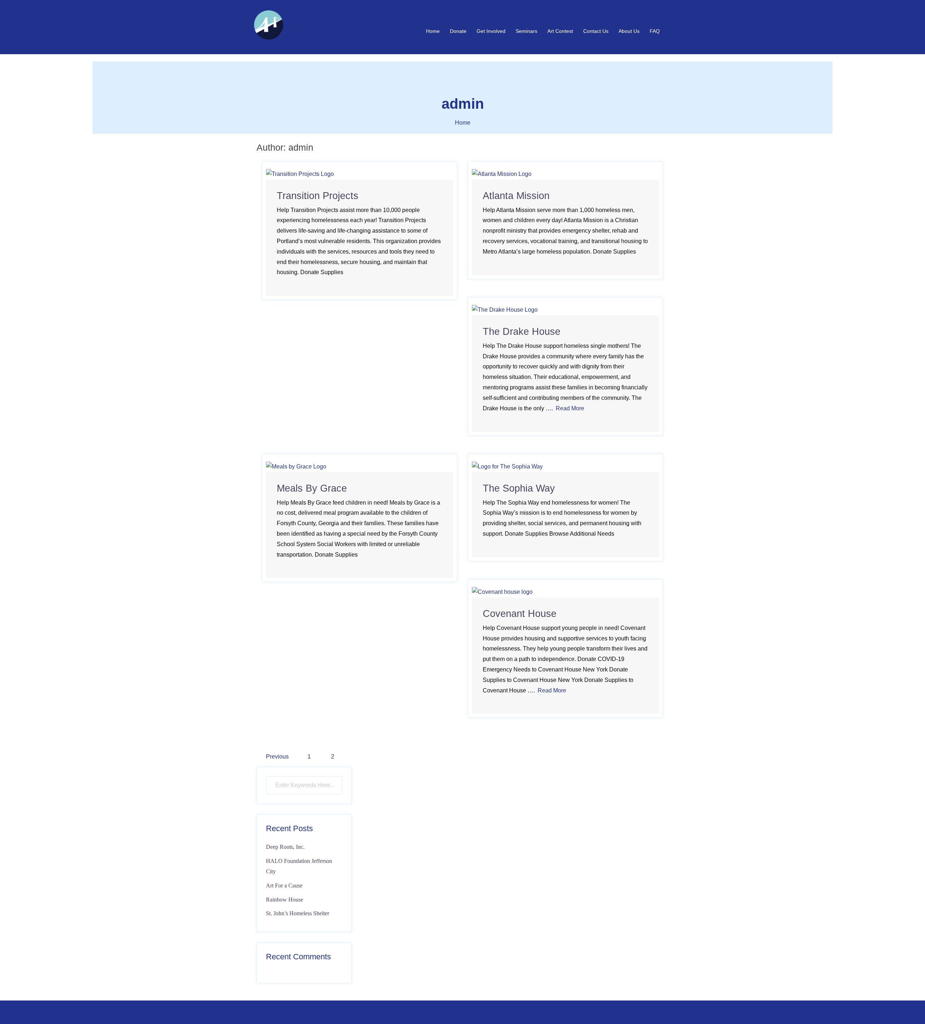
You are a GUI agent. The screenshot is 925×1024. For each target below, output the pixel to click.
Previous (277, 756)
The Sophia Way (519, 488)
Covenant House (519, 613)
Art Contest (560, 31)
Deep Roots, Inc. (285, 847)
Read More (570, 408)
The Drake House (521, 331)
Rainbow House (284, 899)
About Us (629, 31)
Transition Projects (317, 195)
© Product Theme (279, 1012)
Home (433, 31)
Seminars (526, 31)
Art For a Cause (284, 885)
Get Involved (491, 31)
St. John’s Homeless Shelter (297, 913)
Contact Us (595, 31)
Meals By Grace (312, 488)
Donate (458, 31)
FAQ (655, 31)
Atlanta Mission (516, 195)
